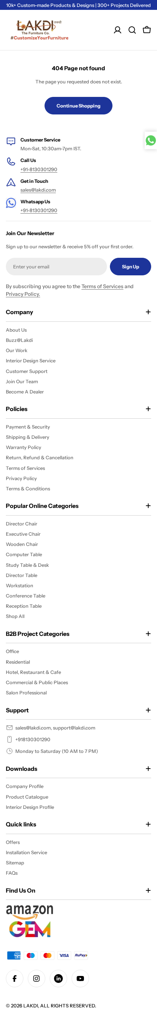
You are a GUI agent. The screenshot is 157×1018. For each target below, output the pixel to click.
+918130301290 (32, 739)
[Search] (132, 30)
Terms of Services (102, 286)
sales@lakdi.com (38, 190)
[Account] (117, 30)
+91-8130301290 (38, 169)
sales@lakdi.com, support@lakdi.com (55, 728)
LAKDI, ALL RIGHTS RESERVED (59, 1005)
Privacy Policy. (23, 294)
